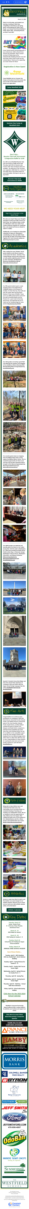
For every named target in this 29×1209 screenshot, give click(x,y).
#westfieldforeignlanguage (13, 687)
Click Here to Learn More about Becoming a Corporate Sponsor (14, 1016)
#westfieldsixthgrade (8, 368)
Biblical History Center (15, 459)
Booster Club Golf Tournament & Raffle (14, 179)
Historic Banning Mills (18, 365)
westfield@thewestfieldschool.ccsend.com (16, 1199)
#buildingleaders (7, 689)
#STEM (19, 303)
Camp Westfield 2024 (14, 87)
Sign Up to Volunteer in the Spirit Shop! (14, 214)
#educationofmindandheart (10, 263)
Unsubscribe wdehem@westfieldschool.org (14, 1196)
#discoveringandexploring (18, 366)
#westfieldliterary (7, 744)
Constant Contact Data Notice (18, 1197)
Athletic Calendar (14, 910)
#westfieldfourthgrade (14, 261)
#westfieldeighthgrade (9, 560)
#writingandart (18, 259)
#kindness (5, 261)
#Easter (5, 822)
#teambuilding (7, 366)
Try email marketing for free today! (14, 1206)
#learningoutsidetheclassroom (11, 465)
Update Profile (8, 1197)
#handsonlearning (12, 303)
